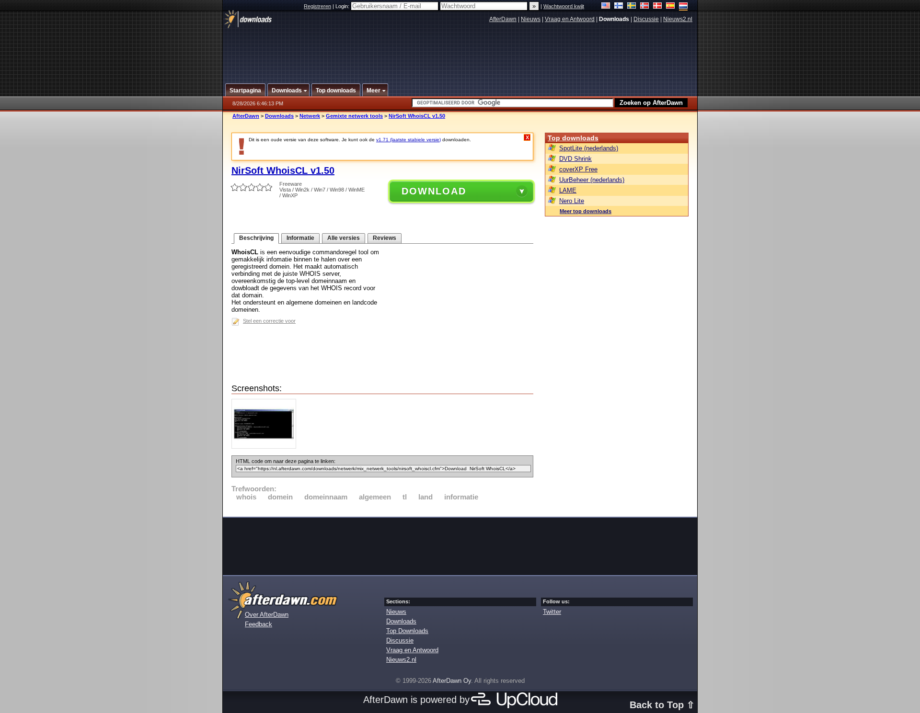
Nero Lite (571, 200)
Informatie (300, 238)
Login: (343, 6)
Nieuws (530, 19)
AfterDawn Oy (452, 680)
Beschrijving (256, 238)
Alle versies (343, 238)
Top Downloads (407, 630)
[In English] (605, 6)
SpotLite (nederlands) (588, 148)
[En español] (670, 6)
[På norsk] (644, 6)
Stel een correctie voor (269, 321)
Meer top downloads (585, 211)
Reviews (384, 238)
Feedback (258, 624)
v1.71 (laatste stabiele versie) (408, 139)
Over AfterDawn (266, 614)
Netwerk (309, 116)
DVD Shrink (575, 158)
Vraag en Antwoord (570, 19)
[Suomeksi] (618, 6)
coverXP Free (578, 169)
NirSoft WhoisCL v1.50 (417, 116)
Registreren (317, 6)
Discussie (646, 19)
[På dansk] (657, 6)
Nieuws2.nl (677, 19)
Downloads (279, 116)
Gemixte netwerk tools (354, 116)
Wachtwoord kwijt (563, 6)
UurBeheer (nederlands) (591, 179)
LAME (567, 190)
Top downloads (573, 138)
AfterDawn (503, 19)
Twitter (552, 611)
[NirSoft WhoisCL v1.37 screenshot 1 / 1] (266, 446)
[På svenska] (631, 6)
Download (434, 191)
